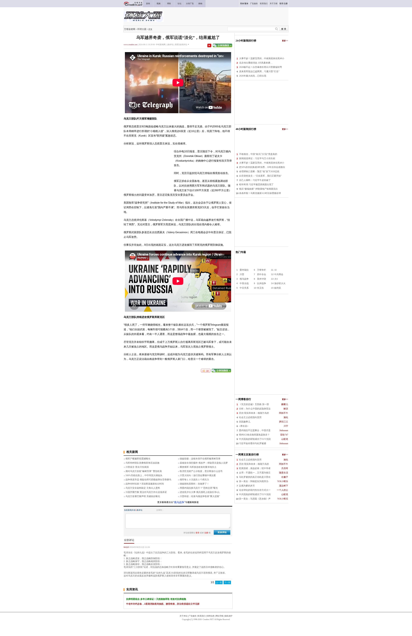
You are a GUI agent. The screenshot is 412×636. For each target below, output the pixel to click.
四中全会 (261, 274)
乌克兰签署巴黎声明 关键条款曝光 (143, 496)
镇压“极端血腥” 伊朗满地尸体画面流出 (258, 189)
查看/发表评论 (181, 44)
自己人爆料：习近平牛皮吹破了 (255, 180)
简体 (242, 3)
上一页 (219, 582)
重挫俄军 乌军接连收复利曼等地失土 (198, 467)
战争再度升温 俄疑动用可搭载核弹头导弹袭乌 (148, 479)
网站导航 (219, 616)
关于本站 (183, 616)
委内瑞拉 (244, 270)
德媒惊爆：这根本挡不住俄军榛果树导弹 (200, 459)
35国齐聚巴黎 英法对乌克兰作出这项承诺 (146, 492)
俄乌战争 (244, 279)
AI (275, 270)
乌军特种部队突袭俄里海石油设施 (142, 463)
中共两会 (278, 274)
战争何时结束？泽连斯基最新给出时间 (145, 484)
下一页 (227, 582)
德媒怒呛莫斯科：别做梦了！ (194, 484)
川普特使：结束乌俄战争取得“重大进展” (200, 496)
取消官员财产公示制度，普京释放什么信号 (201, 471)
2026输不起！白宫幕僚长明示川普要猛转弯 (260, 67)
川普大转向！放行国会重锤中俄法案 (198, 475)
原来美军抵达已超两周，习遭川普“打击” (259, 71)
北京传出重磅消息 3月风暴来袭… (255, 63)
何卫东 (260, 288)
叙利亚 (277, 288)
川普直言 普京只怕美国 (137, 467)
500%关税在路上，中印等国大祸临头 (144, 475)
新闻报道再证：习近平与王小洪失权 (257, 158)
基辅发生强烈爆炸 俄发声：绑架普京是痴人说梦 (204, 463)
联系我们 (201, 616)
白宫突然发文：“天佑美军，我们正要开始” (260, 176)
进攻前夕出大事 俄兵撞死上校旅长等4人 (200, 492)
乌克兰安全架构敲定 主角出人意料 (143, 488)
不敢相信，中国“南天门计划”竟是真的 (258, 154)
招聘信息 (210, 616)
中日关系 (244, 288)
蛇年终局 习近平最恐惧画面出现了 (256, 184)
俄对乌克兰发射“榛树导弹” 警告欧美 (144, 471)
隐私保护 (228, 616)
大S (276, 279)
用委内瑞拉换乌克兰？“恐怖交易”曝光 (199, 488)
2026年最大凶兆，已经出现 (252, 76)
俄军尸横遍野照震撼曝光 (138, 459)
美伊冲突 (261, 279)
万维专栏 (261, 270)
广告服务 (192, 616)
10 (207, 371)
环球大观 (141, 29)
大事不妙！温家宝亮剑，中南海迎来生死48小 (261, 58)
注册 (286, 3)
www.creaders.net (130, 44)
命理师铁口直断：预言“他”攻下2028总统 (259, 171)
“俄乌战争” (179, 502)
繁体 (246, 3)
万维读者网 (129, 29)
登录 (281, 3)
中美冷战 (244, 283)
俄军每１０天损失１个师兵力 (194, 479)
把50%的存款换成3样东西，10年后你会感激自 (262, 167)
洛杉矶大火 (280, 283)
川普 (242, 274)
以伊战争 (261, 283)
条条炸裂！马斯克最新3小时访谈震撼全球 (260, 193)
